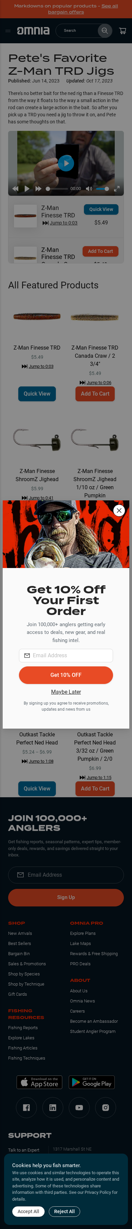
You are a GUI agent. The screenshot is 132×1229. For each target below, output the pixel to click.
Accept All (28, 1211)
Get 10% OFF (66, 675)
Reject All (64, 1211)
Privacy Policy (98, 1192)
